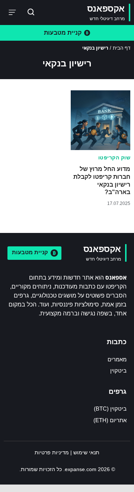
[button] (12, 12)
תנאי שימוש (86, 452)
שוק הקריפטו (114, 158)
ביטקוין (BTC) (110, 408)
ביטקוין (118, 370)
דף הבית (121, 48)
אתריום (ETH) (110, 420)
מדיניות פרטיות (52, 452)
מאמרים (117, 359)
